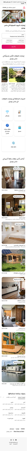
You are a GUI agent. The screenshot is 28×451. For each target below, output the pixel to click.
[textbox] (19, 42)
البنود (10, 444)
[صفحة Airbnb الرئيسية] (24, 7)
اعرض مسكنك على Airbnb (9, 7)
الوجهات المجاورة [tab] (21, 397)
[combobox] (13, 36)
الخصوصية (15, 444)
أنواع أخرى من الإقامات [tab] (11, 397)
